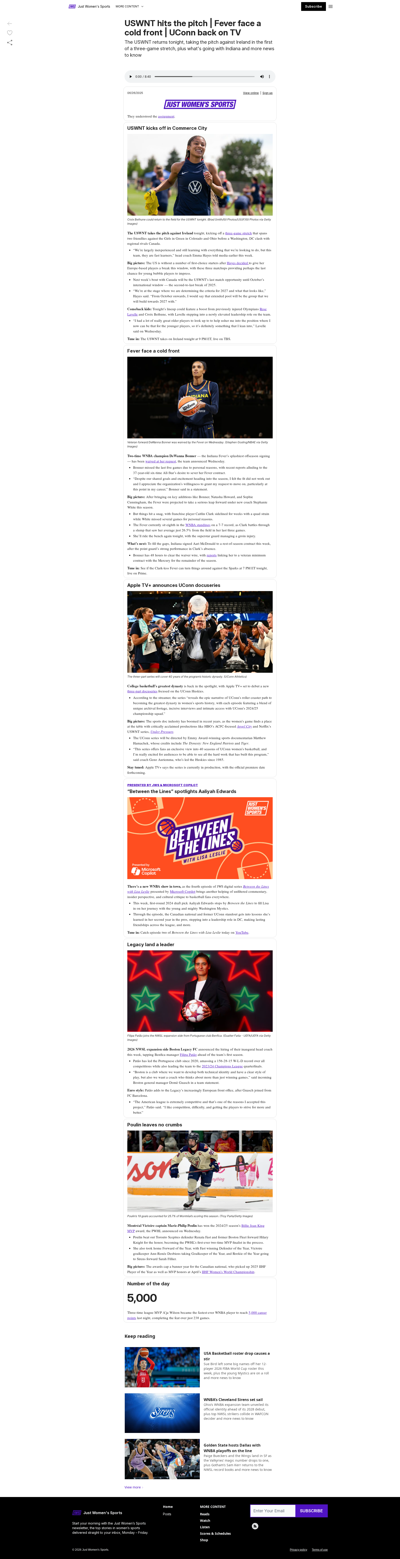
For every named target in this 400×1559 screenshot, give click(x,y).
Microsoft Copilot (182, 891)
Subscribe (313, 6)
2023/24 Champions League (222, 1066)
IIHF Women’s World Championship (228, 1271)
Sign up (267, 93)
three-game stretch (238, 233)
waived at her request (160, 461)
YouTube (241, 932)
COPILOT (190, 785)
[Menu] (330, 5)
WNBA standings (197, 524)
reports (212, 555)
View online (251, 93)
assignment (166, 116)
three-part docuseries (142, 691)
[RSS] (255, 1526)
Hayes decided (238, 262)
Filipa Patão (188, 1054)
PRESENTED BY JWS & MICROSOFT (155, 785)
